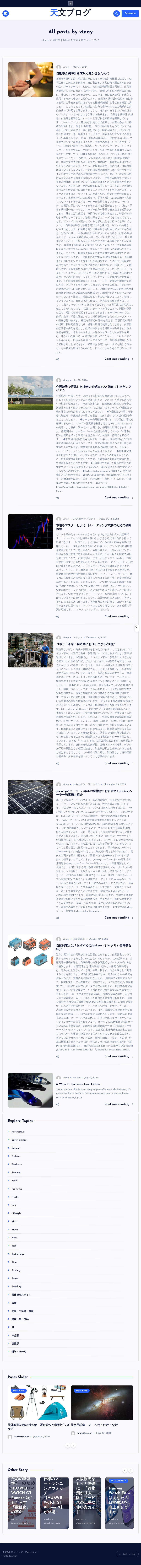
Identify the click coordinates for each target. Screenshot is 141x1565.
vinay (66, 67)
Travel (15, 1278)
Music (15, 1230)
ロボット (78, 637)
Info (14, 1205)
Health (15, 1197)
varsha (15, 1519)
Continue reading (117, 359)
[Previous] (67, 1445)
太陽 (14, 1303)
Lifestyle (16, 1213)
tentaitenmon (21, 1437)
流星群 (15, 1344)
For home (17, 1189)
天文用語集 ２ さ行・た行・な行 (94, 1425)
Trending (16, 1287)
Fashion (16, 1156)
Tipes (15, 1262)
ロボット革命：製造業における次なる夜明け (85, 644)
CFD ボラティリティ (84, 519)
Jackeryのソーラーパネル (86, 784)
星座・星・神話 (20, 1319)
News (15, 1238)
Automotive (18, 1132)
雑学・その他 (19, 1352)
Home (45, 40)
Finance (16, 1173)
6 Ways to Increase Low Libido (78, 1084)
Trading (16, 1270)
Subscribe (130, 13)
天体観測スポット (21, 1295)
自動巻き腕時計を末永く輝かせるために (75, 40)
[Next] (73, 1445)
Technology (18, 1254)
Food (14, 1181)
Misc (14, 1221)
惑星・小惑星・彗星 (23, 1311)
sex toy (76, 1077)
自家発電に (79, 939)
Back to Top (129, 1554)
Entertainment (20, 1140)
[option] (39, 1412)
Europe (16, 1148)
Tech (14, 1246)
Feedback (17, 1164)
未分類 (15, 1336)
